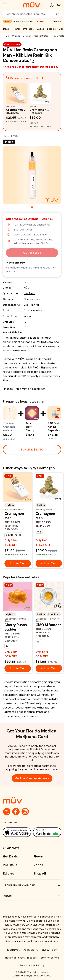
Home (6, 35)
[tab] (32, 207)
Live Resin (29, 293)
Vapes (40, 28)
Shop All (39, 873)
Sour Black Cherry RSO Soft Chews (31, 427)
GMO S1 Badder (48, 625)
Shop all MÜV (10, 136)
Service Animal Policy (32, 965)
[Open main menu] (5, 5)
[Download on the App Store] (17, 832)
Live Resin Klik (31, 304)
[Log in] (51, 5)
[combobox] (30, 14)
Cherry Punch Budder (15, 627)
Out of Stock (32, 252)
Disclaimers (14, 949)
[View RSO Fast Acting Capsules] (54, 413)
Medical (57, 21)
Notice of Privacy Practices (21, 957)
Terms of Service (49, 957)
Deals (6, 28)
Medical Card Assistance (32, 778)
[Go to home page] (32, 800)
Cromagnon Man (14, 515)
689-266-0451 (23, 229)
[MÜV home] (32, 4)
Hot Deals (10, 856)
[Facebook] (16, 812)
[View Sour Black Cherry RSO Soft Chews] (32, 413)
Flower (16, 28)
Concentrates (41, 35)
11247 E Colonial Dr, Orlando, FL (32, 224)
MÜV (26, 287)
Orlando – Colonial (21, 35)
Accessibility (30, 949)
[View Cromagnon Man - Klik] (10, 413)
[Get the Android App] (47, 832)
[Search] (57, 14)
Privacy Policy (49, 949)
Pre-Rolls (28, 28)
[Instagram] (25, 812)
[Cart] (58, 5)
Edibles (51, 28)
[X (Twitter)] (7, 812)
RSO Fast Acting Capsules (54, 427)
